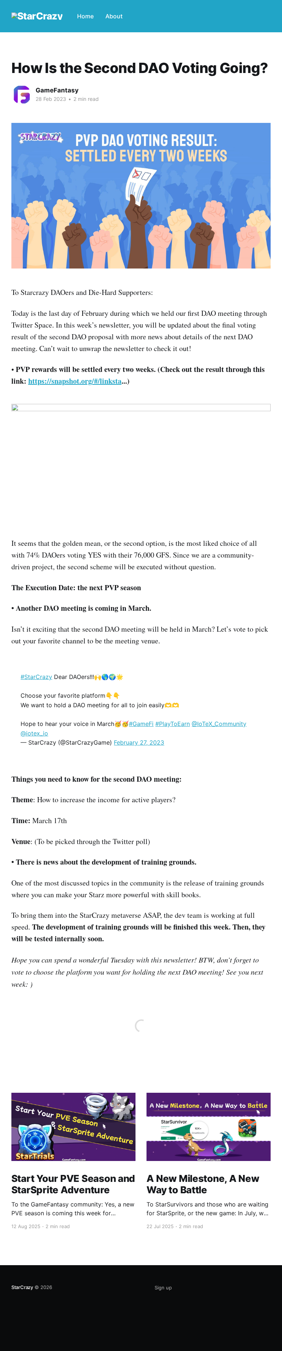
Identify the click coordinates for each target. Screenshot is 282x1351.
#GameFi (141, 723)
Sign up (163, 1287)
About (114, 16)
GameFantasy (57, 90)
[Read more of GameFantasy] (21, 94)
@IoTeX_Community (219, 723)
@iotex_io (34, 733)
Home (85, 16)
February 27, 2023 (139, 742)
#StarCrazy (36, 676)
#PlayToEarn (172, 723)
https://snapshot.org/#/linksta (75, 381)
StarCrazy (22, 1287)
